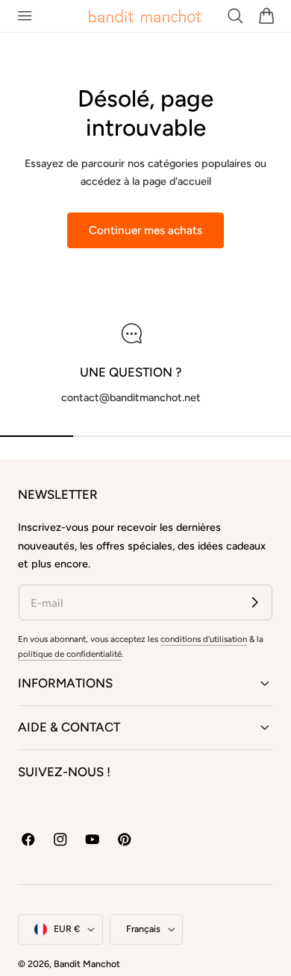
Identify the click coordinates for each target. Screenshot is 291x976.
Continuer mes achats (145, 230)
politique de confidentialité (70, 654)
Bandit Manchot (87, 963)
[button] (24, 16)
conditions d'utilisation (203, 639)
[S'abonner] (255, 602)
